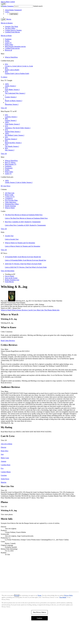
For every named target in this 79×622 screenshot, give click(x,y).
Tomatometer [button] (8, 304)
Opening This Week (11, 26)
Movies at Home (6, 35)
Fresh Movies (9, 282)
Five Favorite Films (11, 200)
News (8, 186)
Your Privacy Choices (39, 612)
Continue (39, 618)
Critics (7, 12)
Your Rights (62, 597)
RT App (3, 186)
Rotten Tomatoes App (12, 280)
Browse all (8, 50)
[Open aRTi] (3, 4)
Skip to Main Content (8, 2)
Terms (39, 595)
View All (4, 108)
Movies (8, 19)
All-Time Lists (9, 193)
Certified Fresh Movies (12, 32)
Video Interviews (10, 202)
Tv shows (4, 77)
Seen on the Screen (11, 278)
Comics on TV (10, 196)
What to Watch (11, 57)
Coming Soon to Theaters (13, 30)
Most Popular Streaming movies (15, 46)
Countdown (9, 198)
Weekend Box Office (12, 204)
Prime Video (9, 45)
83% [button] (2, 304)
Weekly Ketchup (10, 206)
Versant (17, 595)
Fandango (8, 39)
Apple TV (8, 43)
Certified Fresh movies (12, 48)
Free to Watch (9, 276)
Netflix (7, 41)
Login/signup (13, 14)
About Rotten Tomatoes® (13, 10)
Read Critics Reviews (8, 340)
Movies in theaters (7, 23)
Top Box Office (10, 28)
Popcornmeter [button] (29, 304)
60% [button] (22, 304)
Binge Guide (9, 195)
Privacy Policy (68, 595)
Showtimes (10, 271)
